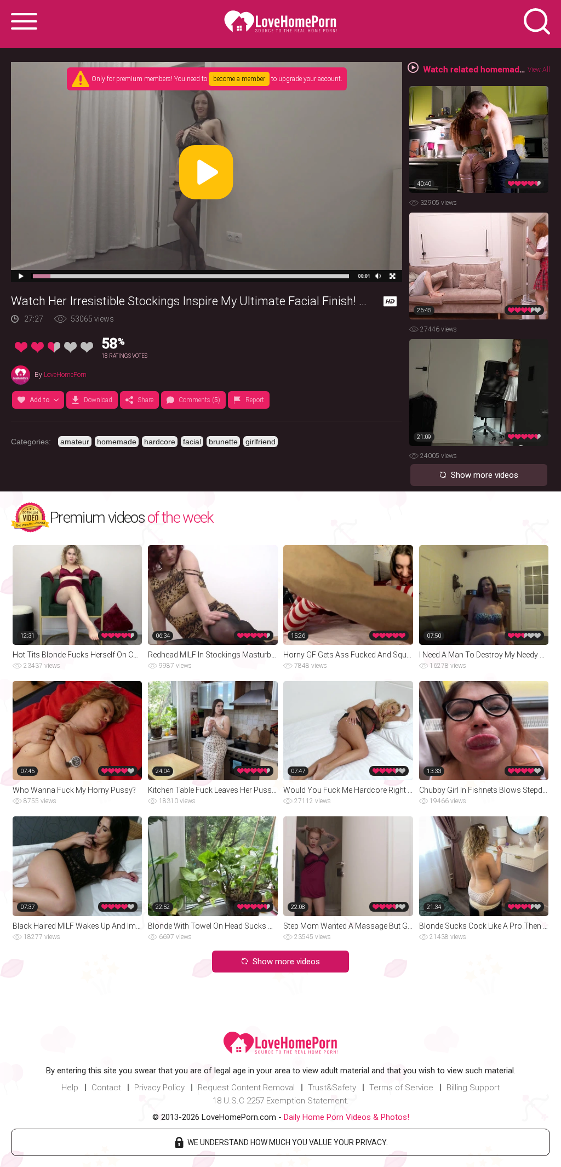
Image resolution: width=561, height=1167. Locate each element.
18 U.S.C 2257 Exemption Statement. (281, 1101)
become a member (239, 79)
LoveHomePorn (65, 375)
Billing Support (473, 1087)
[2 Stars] (37, 347)
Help (69, 1087)
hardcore (159, 441)
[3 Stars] (54, 347)
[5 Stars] (87, 347)
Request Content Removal (246, 1087)
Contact (106, 1087)
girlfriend (260, 441)
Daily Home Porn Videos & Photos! (346, 1117)
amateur (74, 441)
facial (192, 441)
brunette (223, 441)
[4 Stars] (70, 347)
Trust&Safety (332, 1087)
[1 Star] (21, 347)
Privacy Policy (159, 1087)
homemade (116, 441)
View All (539, 69)
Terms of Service (401, 1087)
